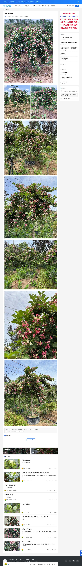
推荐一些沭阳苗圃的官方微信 (66, 37)
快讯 (48, 5)
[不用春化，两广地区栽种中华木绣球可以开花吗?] (12, 477)
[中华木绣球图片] (12, 508)
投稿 (77, 5)
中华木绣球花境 (8, 495)
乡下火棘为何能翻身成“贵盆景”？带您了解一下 (35, 516)
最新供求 (16, 559)
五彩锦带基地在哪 (64, 58)
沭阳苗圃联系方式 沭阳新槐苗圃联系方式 (69, 42)
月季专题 (27, 5)
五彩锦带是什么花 (27, 529)
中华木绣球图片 (26, 504)
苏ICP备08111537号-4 (33, 561)
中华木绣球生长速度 (10, 485)
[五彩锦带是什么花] (12, 533)
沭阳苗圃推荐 (63, 53)
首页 (16, 5)
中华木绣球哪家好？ (27, 460)
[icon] (66, 561)
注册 (73, 5)
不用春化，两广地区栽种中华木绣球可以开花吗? (35, 473)
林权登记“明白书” (64, 72)
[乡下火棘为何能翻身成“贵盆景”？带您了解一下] (12, 521)
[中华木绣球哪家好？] (12, 464)
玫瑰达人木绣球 (26, 541)
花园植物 (21, 16)
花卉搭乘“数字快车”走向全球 (66, 77)
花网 (5, 16)
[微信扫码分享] (44, 564)
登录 (70, 5)
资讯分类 (20, 5)
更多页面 (53, 5)
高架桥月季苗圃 (64, 82)
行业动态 (21, 559)
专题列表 (44, 5)
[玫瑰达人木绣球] (12, 546)
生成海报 (41, 564)
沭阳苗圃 (38, 5)
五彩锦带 (8, 435)
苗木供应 (33, 5)
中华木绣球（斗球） (67, 98)
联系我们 (11, 559)
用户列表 (32, 559)
